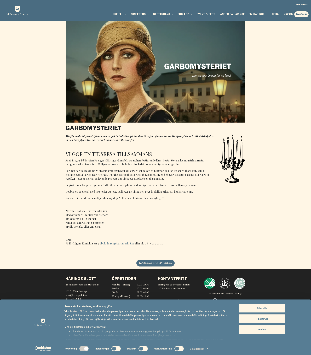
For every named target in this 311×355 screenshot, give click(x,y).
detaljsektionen (174, 339)
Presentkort (302, 5)
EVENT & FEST (206, 14)
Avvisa (262, 329)
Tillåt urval (262, 318)
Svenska (301, 14)
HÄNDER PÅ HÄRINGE (232, 14)
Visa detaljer (197, 348)
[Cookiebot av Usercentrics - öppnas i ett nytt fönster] (43, 348)
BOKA (275, 14)
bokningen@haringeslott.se (117, 243)
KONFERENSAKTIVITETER (155, 263)
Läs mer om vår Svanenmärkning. (225, 294)
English (288, 14)
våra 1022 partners (83, 311)
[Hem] (17, 10)
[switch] (116, 348)
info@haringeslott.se (76, 295)
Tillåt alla (262, 308)
